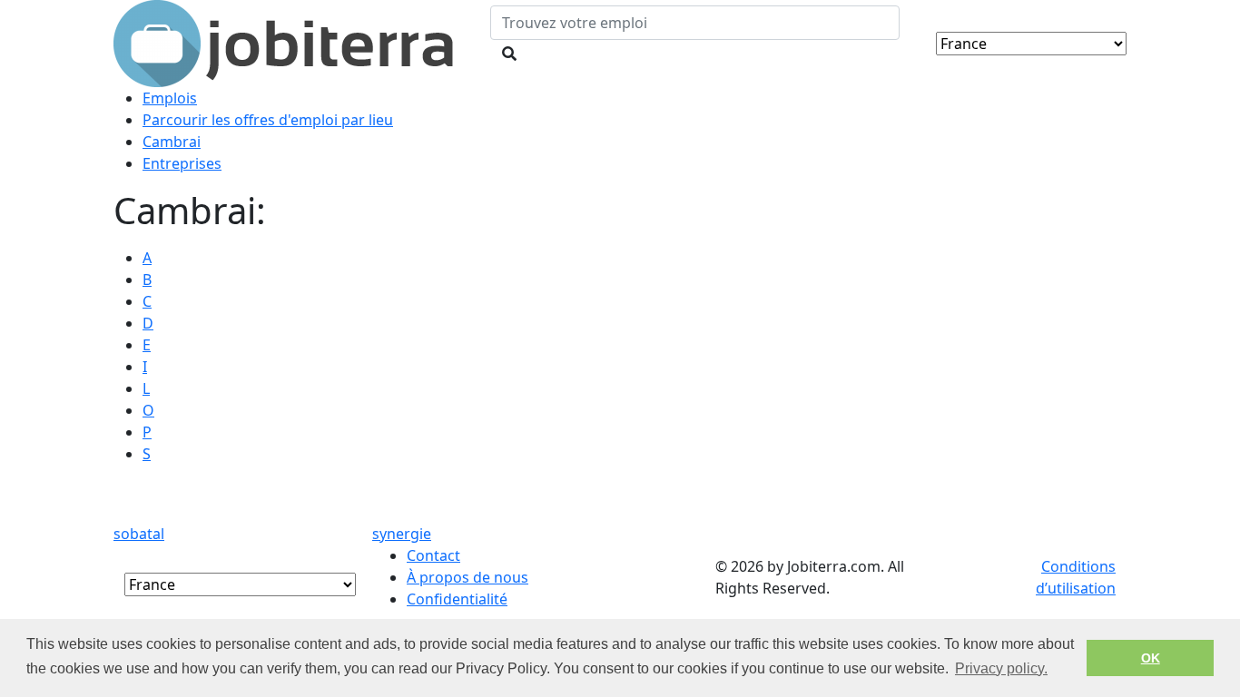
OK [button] (1150, 658)
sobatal (138, 534)
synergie (401, 534)
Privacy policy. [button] (1001, 668)
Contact (433, 555)
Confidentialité (457, 599)
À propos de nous (467, 577)
